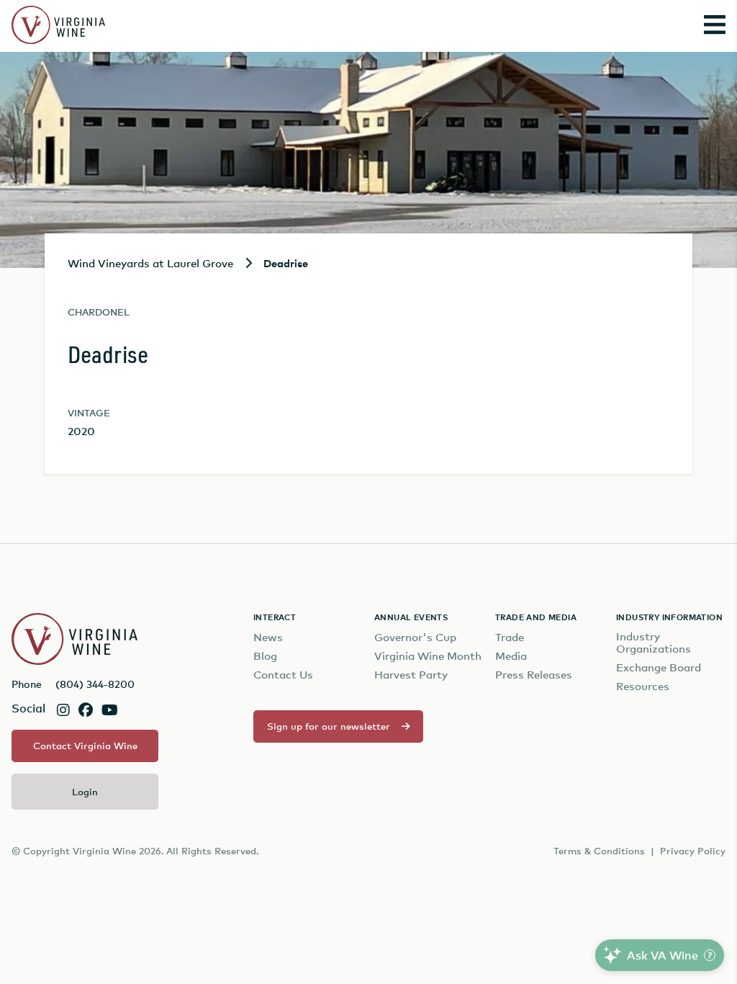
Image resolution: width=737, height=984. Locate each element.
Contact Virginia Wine (85, 745)
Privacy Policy (692, 850)
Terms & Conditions (599, 850)
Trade (509, 637)
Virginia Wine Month (427, 656)
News (268, 637)
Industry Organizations (653, 642)
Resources (642, 686)
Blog (265, 656)
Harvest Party (411, 674)
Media (511, 656)
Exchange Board (658, 667)
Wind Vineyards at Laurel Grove (150, 262)
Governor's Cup (415, 637)
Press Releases (533, 674)
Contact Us (283, 674)
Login (85, 791)
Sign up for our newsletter (328, 726)
